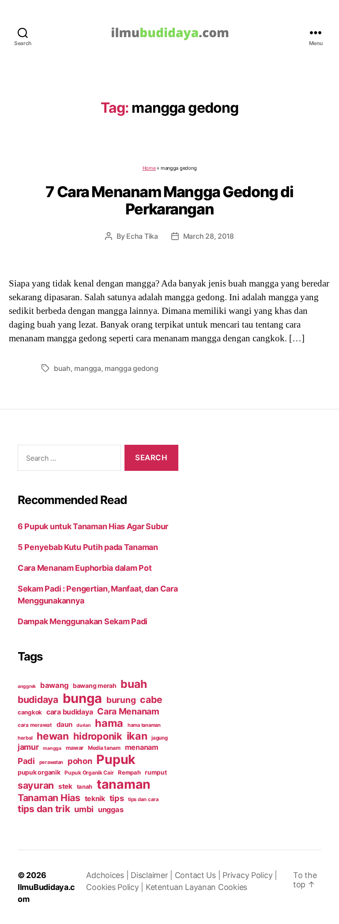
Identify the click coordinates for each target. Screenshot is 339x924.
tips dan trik (44, 808)
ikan (137, 735)
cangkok (30, 712)
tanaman (124, 784)
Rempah (129, 772)
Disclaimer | (153, 875)
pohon (80, 761)
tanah (85, 786)
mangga (87, 368)
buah (62, 368)
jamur (28, 747)
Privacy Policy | (249, 875)
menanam (141, 747)
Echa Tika (142, 236)
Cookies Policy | (115, 887)
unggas (110, 809)
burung (121, 700)
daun (64, 724)
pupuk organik (39, 772)
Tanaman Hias (49, 797)
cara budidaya (69, 711)
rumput (155, 772)
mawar (75, 748)
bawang (54, 685)
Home (149, 168)
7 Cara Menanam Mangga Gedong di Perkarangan (169, 200)
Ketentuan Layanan (182, 887)
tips (116, 798)
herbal (25, 738)
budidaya (38, 699)
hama (109, 723)
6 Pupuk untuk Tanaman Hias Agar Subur (93, 526)
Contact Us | (199, 875)
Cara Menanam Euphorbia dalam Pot (84, 568)
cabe (151, 699)
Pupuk (116, 759)
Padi (26, 761)
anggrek (27, 686)
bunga (82, 698)
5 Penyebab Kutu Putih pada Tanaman (88, 547)
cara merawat (35, 725)
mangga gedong (131, 368)
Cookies (232, 887)
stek (65, 786)
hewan (53, 736)
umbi (84, 809)
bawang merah (95, 685)
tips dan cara (143, 799)
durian (83, 725)
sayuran (36, 785)
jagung (159, 738)
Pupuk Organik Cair (88, 772)
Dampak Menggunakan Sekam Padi (82, 621)
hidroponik (97, 736)
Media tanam (104, 748)
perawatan (51, 762)
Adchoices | (108, 875)
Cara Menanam (128, 711)
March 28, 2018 (208, 236)
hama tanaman (144, 725)
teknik (95, 798)
